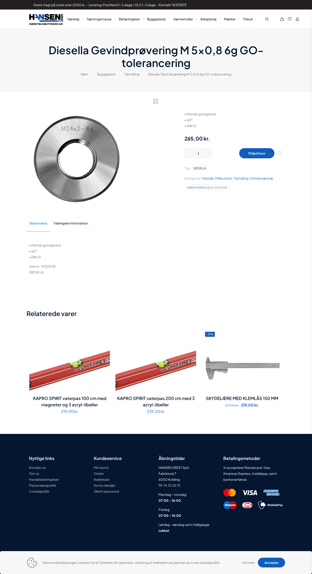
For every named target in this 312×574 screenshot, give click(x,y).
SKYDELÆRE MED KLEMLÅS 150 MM (242, 398)
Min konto (101, 467)
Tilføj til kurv (257, 153)
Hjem (85, 74)
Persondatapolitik (42, 485)
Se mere (248, 562)
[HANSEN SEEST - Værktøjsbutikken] (46, 19)
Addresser (102, 479)
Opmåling (131, 74)
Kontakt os (37, 467)
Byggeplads (106, 74)
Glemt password (106, 491)
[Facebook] (265, 5)
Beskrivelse (38, 223)
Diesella (208, 178)
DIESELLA (199, 168)
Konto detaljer (104, 485)
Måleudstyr (223, 178)
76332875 (179, 5)
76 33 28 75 (171, 485)
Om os (34, 473)
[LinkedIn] (270, 5)
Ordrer (99, 473)
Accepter (271, 562)
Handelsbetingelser (44, 479)
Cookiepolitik (39, 491)
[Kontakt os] (276, 5)
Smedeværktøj (261, 178)
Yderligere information (70, 223)
